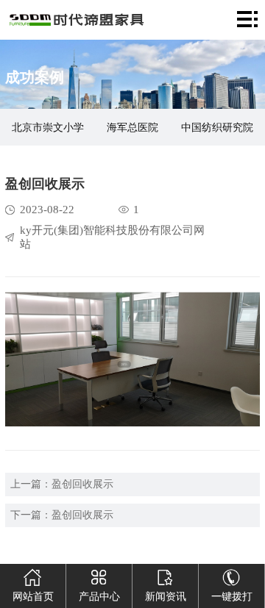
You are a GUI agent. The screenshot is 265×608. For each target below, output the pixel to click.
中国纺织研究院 (217, 127)
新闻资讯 (165, 596)
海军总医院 (132, 127)
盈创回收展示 (82, 484)
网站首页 (33, 596)
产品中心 (99, 596)
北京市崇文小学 (48, 127)
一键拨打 (231, 596)
